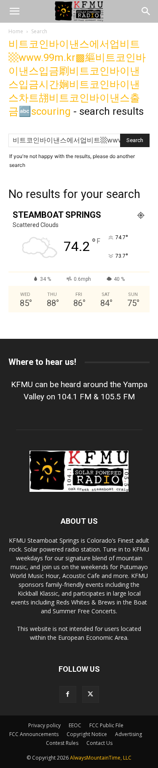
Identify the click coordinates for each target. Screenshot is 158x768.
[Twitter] (90, 694)
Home (15, 31)
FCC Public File (106, 725)
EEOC (75, 725)
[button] (14, 11)
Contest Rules (62, 743)
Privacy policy (44, 725)
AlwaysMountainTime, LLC (100, 757)
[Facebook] (67, 694)
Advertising (128, 734)
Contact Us (99, 743)
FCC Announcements (34, 734)
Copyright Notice (87, 734)
